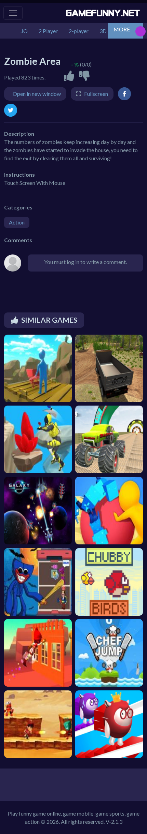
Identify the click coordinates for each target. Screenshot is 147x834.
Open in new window (37, 93)
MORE (121, 29)
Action (17, 222)
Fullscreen (96, 93)
